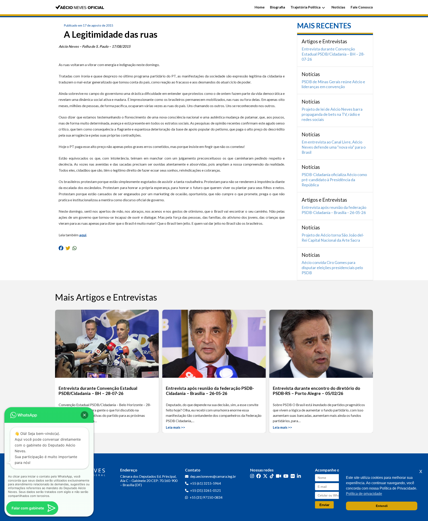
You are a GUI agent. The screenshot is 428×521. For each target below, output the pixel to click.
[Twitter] (265, 476)
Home (260, 7)
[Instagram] (252, 476)
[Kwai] (278, 476)
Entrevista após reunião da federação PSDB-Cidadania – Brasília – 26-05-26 (334, 210)
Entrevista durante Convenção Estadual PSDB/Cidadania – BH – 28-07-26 (333, 54)
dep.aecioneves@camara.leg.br (213, 476)
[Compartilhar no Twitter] (68, 248)
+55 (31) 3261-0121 (205, 490)
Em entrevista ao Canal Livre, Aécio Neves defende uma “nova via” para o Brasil (334, 147)
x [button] (420, 471)
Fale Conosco (362, 7)
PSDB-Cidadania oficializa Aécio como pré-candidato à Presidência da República (334, 179)
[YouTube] (285, 476)
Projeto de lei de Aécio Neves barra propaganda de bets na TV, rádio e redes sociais (332, 114)
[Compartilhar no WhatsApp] (74, 248)
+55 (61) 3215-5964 (205, 483)
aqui (82, 235)
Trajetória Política (305, 7)
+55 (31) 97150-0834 (206, 497)
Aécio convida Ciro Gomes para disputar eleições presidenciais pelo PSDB (332, 267)
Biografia (277, 7)
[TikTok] (272, 476)
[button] (84, 415)
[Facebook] (258, 476)
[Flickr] (293, 476)
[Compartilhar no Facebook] (61, 248)
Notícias (338, 7)
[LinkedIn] (299, 476)
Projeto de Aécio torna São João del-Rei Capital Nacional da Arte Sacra (333, 238)
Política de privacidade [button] (364, 494)
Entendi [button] (382, 506)
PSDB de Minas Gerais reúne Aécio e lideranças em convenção (333, 84)
